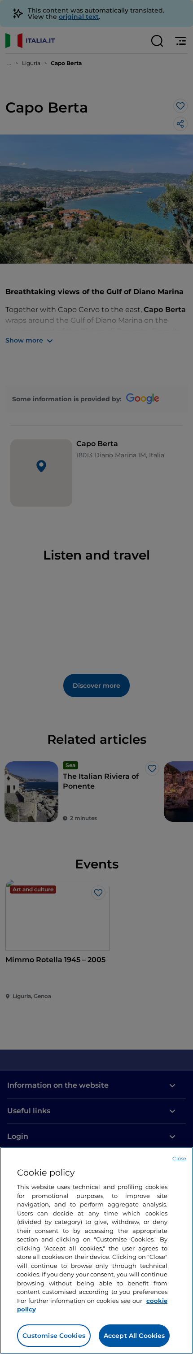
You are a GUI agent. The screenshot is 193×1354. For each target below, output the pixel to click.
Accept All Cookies (134, 1336)
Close (179, 1158)
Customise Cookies (53, 1336)
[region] (96, 1250)
